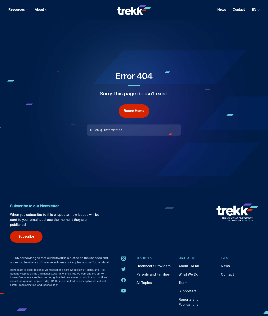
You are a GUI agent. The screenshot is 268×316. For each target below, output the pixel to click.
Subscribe (26, 236)
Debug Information (108, 130)
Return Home (134, 111)
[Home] (134, 10)
